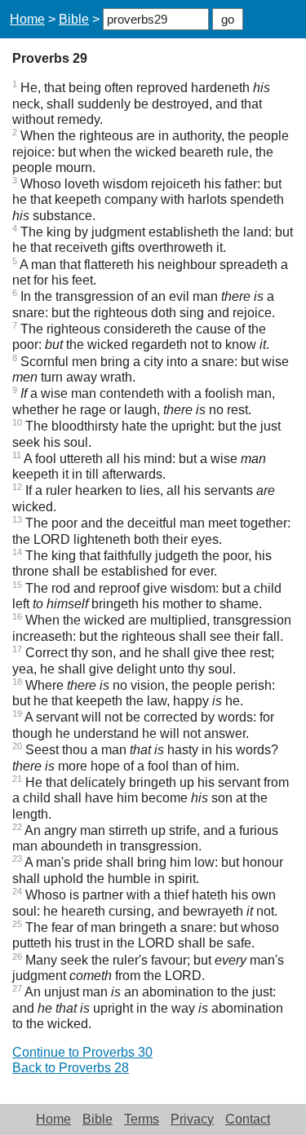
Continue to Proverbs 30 (82, 1052)
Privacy (192, 1119)
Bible (74, 19)
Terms (141, 1119)
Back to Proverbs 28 (70, 1068)
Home (27, 19)
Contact (247, 1119)
